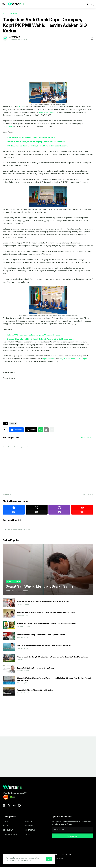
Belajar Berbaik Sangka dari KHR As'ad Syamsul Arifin (41, 634)
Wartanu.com (58, 858)
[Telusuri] (92, 4)
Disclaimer (56, 854)
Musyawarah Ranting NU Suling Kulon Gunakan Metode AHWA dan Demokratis (52, 657)
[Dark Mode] (87, 4)
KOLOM (6, 826)
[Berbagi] (91, 38)
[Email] (46, 429)
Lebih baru (8, 494)
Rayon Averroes (67, 358)
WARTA (14, 14)
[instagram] (19, 805)
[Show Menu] (3, 4)
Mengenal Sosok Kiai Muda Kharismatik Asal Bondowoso (43, 601)
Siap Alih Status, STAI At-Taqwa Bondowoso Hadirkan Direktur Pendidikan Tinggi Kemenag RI (54, 679)
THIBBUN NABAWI (10, 834)
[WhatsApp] (40, 429)
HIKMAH (28, 822)
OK (49, 859)
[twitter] (9, 805)
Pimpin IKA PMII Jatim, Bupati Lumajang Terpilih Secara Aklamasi (36, 141)
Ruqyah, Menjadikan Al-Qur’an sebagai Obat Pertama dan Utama (46, 612)
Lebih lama (87, 494)
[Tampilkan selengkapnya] (52, 429)
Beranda (6, 14)
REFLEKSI (29, 826)
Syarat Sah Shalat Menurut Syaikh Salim (35, 690)
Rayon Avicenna (49, 358)
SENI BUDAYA (8, 830)
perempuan (8, 126)
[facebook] (4, 805)
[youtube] (14, 805)
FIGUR (5, 822)
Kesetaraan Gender (47, 112)
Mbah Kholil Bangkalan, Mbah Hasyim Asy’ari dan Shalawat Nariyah (46, 623)
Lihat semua (86, 438)
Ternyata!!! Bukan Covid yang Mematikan (35, 668)
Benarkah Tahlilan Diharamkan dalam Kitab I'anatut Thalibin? (44, 645)
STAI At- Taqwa (80, 358)
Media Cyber (67, 854)
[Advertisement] (48, 60)
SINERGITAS (30, 830)
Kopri (21, 107)
